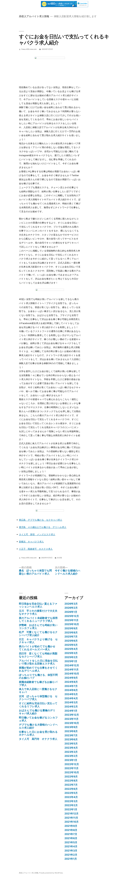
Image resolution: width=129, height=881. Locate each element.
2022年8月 (71, 780)
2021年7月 (70, 834)
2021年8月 (70, 830)
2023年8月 (71, 731)
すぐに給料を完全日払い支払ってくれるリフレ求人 (38, 705)
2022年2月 (71, 805)
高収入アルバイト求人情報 (34, 16)
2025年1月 (70, 661)
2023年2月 (71, 755)
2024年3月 (71, 702)
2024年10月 (71, 673)
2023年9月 (71, 727)
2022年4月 (71, 797)
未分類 (59, 558)
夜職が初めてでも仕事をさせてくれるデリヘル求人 (38, 669)
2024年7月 (71, 686)
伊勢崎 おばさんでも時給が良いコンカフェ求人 (38, 627)
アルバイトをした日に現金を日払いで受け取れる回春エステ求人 (38, 662)
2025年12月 (71, 616)
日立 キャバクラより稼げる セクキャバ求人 (38, 641)
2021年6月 (70, 838)
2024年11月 (71, 669)
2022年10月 (71, 772)
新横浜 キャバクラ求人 (31, 541)
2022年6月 (71, 788)
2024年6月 (71, 690)
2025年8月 (71, 632)
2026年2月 (71, 607)
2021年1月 (70, 858)
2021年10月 (71, 821)
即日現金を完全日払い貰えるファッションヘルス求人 (38, 605)
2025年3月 (71, 653)
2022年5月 (71, 792)
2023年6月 (71, 739)
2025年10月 (71, 624)
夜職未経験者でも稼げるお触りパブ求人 (38, 683)
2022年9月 (71, 776)
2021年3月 (70, 850)
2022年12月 (71, 764)
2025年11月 (71, 620)
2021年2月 (70, 854)
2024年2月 (71, 706)
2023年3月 (71, 751)
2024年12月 (71, 665)
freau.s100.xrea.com (29, 49)
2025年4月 (71, 648)
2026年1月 (70, 611)
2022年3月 (71, 801)
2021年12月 (71, 813)
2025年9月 (71, 628)
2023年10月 (71, 723)
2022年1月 (70, 809)
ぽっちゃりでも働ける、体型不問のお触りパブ (38, 676)
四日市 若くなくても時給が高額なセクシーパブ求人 (38, 655)
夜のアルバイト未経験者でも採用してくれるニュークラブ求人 (38, 619)
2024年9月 (71, 677)
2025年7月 (71, 636)
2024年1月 (70, 710)
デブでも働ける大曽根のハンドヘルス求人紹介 (38, 726)
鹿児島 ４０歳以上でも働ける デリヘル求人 (42, 527)
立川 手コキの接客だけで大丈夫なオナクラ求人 (38, 612)
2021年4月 (70, 846)
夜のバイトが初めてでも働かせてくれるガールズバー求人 (37, 648)
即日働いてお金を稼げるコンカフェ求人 (38, 719)
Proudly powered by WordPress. (51, 873)
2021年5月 (70, 842)
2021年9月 (70, 825)
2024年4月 (71, 698)
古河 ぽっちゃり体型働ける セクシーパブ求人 (38, 698)
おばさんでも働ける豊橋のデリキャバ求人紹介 (37, 712)
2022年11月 (71, 768)
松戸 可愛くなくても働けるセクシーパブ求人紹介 (38, 634)
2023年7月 (71, 735)
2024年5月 (71, 694)
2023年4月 (71, 747)
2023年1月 (70, 760)
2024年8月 (71, 681)
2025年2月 (71, 657)
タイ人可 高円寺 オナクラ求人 (38, 738)
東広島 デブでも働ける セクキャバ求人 (40, 520)
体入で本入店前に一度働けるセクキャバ (38, 691)
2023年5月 (71, 743)
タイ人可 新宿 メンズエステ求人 (37, 534)
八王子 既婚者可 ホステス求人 (36, 549)
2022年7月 (71, 784)
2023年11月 (71, 718)
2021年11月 (71, 817)
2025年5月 (71, 644)
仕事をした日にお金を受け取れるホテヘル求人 (38, 733)
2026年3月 (71, 603)
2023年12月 (71, 714)
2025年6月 (71, 640)
